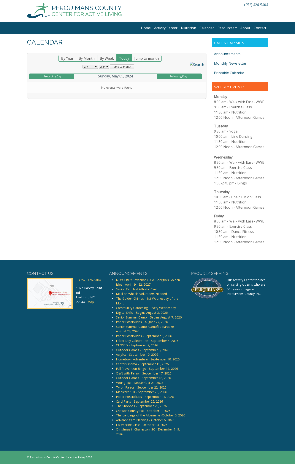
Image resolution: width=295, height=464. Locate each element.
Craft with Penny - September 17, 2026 (143, 373)
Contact (260, 28)
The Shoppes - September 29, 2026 (141, 406)
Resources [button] (225, 28)
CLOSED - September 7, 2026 (137, 345)
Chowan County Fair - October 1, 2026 (143, 411)
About (245, 28)
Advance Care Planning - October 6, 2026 (145, 420)
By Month (87, 58)
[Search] (197, 64)
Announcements (227, 53)
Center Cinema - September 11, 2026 (142, 364)
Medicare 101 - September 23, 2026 (141, 392)
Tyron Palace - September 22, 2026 (141, 387)
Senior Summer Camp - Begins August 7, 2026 (149, 317)
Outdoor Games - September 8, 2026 (142, 350)
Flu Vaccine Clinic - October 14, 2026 (141, 425)
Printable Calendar (229, 72)
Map (90, 302)
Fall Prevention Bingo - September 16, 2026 (147, 368)
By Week (107, 58)
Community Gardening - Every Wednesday (146, 308)
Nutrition (188, 28)
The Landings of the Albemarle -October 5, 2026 (150, 415)
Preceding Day (52, 76)
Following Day (178, 76)
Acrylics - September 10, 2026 (137, 354)
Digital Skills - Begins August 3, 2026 (142, 312)
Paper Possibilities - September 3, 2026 (144, 336)
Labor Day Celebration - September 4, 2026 (147, 341)
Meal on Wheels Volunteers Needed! (142, 294)
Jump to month (146, 58)
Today (124, 58)
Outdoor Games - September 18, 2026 (143, 378)
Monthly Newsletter (230, 63)
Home (146, 28)
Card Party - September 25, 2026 (139, 401)
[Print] (204, 50)
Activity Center (166, 28)
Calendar (207, 28)
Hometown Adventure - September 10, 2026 (147, 359)
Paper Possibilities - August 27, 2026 (142, 322)
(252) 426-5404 (255, 4)
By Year (67, 58)
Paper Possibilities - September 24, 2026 (145, 397)
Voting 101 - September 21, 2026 (139, 383)
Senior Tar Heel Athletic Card (136, 289)
